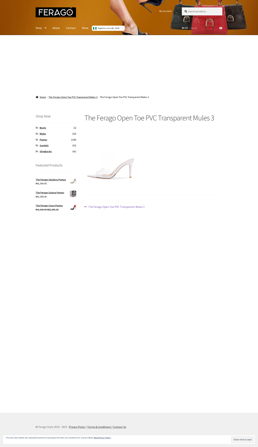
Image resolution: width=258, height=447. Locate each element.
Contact (71, 28)
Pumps (43, 139)
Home (43, 97)
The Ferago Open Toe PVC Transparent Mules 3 (73, 97)
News (85, 28)
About (56, 28)
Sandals (44, 145)
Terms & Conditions (99, 427)
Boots (43, 127)
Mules (43, 133)
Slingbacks (46, 151)
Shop (39, 28)
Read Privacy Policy (102, 437)
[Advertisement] (129, 63)
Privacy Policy (77, 427)
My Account (165, 11)
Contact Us (119, 427)
